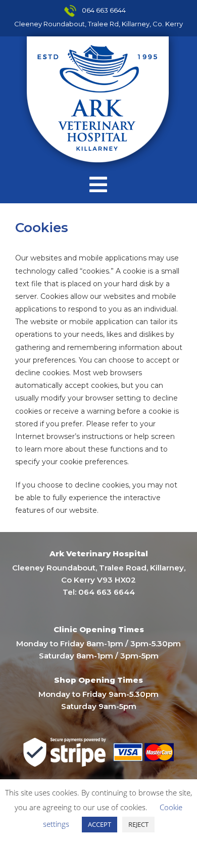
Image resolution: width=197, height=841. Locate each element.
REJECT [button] (138, 824)
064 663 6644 (104, 10)
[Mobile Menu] (98, 184)
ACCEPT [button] (99, 824)
